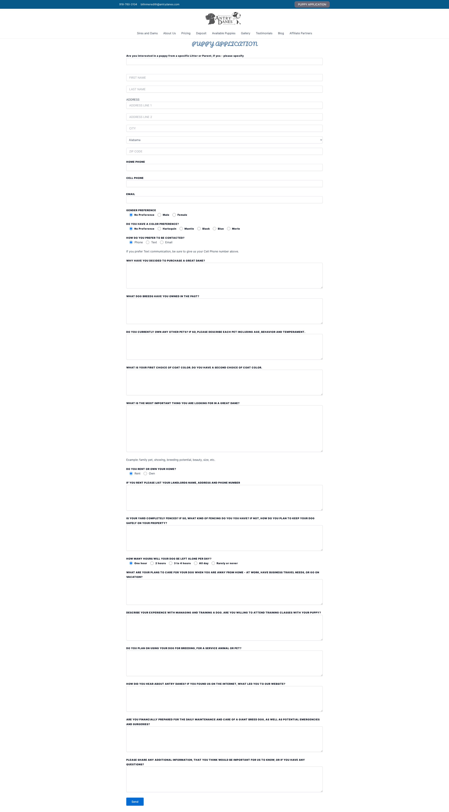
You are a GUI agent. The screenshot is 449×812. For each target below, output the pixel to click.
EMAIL (130, 194)
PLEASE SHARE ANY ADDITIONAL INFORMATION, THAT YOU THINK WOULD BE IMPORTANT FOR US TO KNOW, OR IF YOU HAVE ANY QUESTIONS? (215, 762)
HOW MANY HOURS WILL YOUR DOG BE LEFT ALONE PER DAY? (169, 558)
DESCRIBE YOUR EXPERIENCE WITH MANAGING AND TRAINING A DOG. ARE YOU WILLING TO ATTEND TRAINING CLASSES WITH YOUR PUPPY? (223, 612)
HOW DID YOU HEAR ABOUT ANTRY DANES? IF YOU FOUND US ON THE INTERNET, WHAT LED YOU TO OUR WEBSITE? (205, 683)
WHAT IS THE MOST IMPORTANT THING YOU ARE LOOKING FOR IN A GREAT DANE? (183, 403)
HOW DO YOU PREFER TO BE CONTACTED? (155, 237)
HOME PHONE (135, 161)
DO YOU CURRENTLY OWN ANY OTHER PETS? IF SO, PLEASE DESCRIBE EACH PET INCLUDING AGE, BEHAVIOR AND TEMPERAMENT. (215, 331)
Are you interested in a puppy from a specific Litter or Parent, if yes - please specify (185, 55)
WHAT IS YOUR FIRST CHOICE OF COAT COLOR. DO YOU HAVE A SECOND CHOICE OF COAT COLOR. (194, 367)
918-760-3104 (128, 4)
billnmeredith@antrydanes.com (160, 4)
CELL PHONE (135, 177)
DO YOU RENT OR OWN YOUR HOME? (151, 468)
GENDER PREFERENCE (141, 210)
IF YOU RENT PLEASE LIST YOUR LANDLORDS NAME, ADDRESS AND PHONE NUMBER (183, 482)
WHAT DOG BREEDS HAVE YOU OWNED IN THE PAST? (162, 296)
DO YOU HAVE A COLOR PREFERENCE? (152, 223)
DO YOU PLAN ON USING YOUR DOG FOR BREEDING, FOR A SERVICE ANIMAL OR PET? (184, 648)
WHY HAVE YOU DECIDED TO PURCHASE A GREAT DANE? (165, 260)
